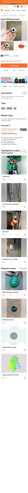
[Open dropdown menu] (25, 19)
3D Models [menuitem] (7, 10)
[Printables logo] (1, 10)
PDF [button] (25, 93)
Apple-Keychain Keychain (10, 375)
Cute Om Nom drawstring (10, 204)
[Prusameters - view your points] (18, 6)
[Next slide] (25, 45)
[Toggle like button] (3, 179)
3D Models (4, 15)
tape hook (5, 231)
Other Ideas (22, 15)
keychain (9, 108)
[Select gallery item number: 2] (14, 228)
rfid (15, 108)
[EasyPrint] (15, 6)
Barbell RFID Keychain (9, 347)
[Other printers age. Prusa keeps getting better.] (14, 79)
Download (15, 65)
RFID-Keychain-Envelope (10, 292)
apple (3, 108)
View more (23, 151)
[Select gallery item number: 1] (13, 228)
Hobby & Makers (13, 15)
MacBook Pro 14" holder (10, 259)
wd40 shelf (5, 176)
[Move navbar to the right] (26, 10)
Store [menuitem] (13, 10)
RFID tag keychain (8, 319)
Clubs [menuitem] (18, 10)
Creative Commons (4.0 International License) (9, 132)
